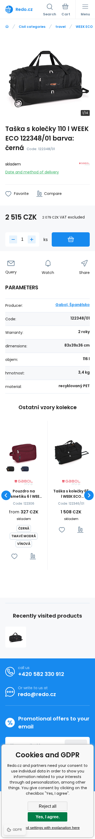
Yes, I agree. (48, 817)
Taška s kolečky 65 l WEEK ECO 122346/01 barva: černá (71, 493)
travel (60, 26)
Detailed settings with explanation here (47, 827)
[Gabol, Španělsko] (84, 167)
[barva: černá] (10, 468)
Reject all (47, 806)
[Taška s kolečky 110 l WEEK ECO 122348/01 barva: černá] (15, 637)
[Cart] (65, 10)
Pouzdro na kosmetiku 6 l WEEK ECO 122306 (24, 493)
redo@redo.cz (37, 694)
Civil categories (32, 26)
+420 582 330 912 (41, 674)
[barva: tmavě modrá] (25, 468)
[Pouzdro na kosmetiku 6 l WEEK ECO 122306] (23, 451)
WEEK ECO (84, 26)
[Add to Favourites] (14, 556)
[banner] (24, 9)
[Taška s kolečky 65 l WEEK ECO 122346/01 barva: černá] (71, 451)
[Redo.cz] (7, 26)
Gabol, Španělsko (72, 304)
